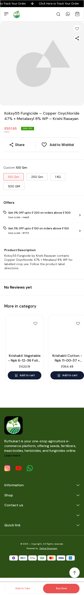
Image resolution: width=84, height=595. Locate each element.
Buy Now (61, 588)
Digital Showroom (48, 548)
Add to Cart (22, 588)
